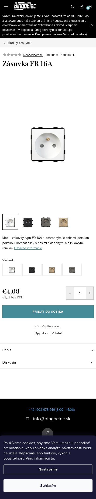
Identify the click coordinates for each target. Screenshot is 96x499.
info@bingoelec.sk (51, 418)
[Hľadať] (73, 6)
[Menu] (6, 6)
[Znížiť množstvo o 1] (70, 293)
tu (52, 458)
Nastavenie (48, 469)
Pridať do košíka (48, 311)
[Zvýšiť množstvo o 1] (89, 293)
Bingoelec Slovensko (47, 433)
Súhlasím (48, 485)
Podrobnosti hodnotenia (60, 55)
